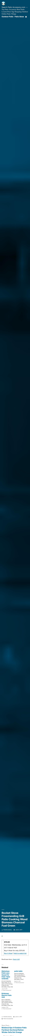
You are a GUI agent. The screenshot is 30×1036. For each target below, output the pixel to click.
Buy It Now (8, 953)
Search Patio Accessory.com (13, 7)
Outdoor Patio (7, 17)
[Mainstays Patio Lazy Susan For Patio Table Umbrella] (8, 980)
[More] (26, 17)
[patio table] (20, 976)
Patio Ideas (19, 17)
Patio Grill (16, 959)
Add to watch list (20, 953)
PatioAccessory (7, 929)
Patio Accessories (8, 1018)
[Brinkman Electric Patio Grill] (8, 1000)
